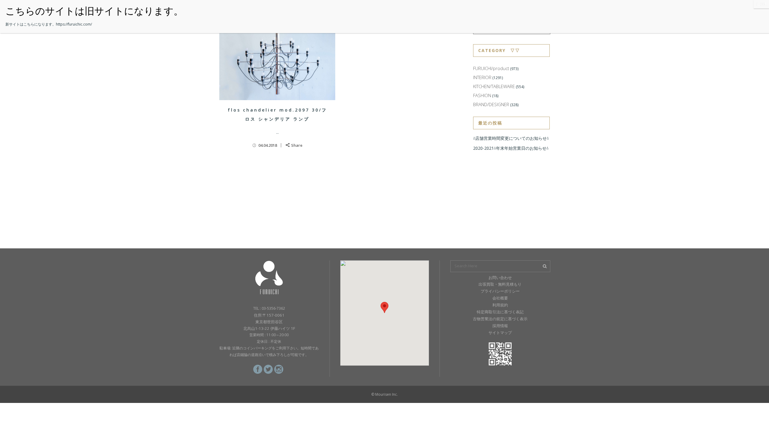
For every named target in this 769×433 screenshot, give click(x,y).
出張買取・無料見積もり (500, 284)
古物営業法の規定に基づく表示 (500, 318)
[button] (384, 307)
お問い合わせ (500, 277)
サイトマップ (500, 332)
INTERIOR (482, 77)
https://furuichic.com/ (74, 24)
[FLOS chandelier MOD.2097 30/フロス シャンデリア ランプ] (277, 61)
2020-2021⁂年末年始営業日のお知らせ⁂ (511, 148)
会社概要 (500, 298)
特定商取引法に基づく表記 (500, 312)
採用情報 (500, 325)
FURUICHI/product (491, 68)
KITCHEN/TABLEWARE (494, 86)
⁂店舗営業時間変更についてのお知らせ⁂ (511, 138)
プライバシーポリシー (500, 291)
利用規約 (500, 305)
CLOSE (761, 4)
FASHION (482, 95)
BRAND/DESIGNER (491, 104)
